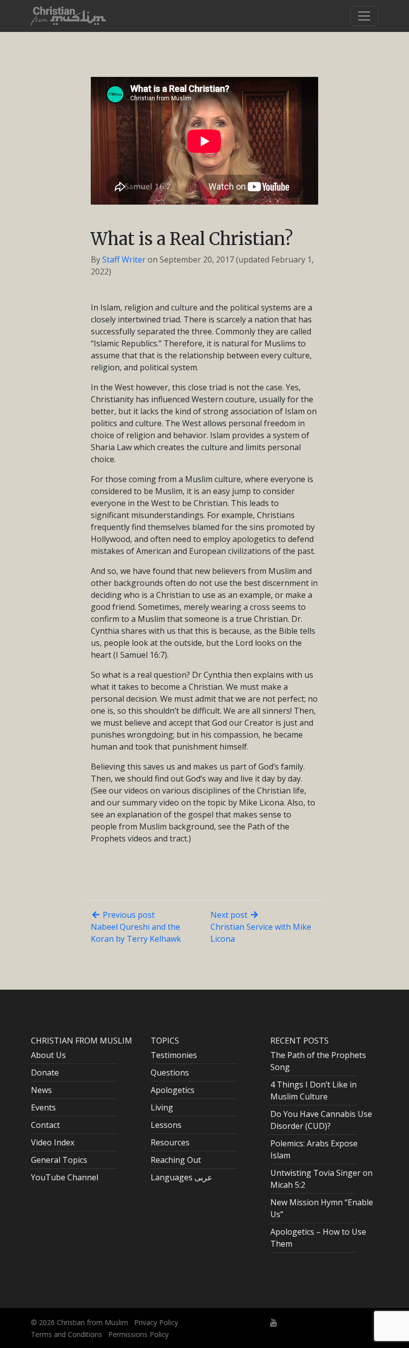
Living (162, 1107)
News (41, 1089)
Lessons (166, 1124)
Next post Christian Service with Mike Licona (260, 926)
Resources (170, 1142)
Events (43, 1107)
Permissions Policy (138, 1334)
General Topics (59, 1159)
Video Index (52, 1142)
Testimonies (174, 1055)
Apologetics (173, 1089)
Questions (170, 1072)
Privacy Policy (156, 1322)
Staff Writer (124, 259)
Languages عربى (181, 1177)
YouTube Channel (64, 1177)
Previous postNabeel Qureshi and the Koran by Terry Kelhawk (136, 926)
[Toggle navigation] (364, 16)
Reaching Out (176, 1159)
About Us (48, 1055)
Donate (45, 1072)
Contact (45, 1124)
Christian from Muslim (91, 1322)
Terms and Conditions (66, 1334)
